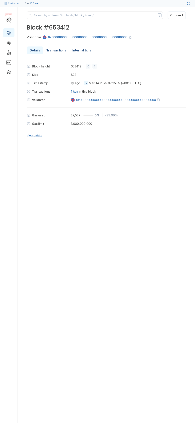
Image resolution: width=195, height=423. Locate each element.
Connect (176, 15)
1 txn (74, 91)
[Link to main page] (8, 20)
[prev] (88, 66)
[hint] (28, 66)
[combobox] (86, 83)
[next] (94, 66)
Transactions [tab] (56, 50)
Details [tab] (35, 50)
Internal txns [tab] (81, 50)
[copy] (131, 37)
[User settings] (188, 3)
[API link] (8, 62)
